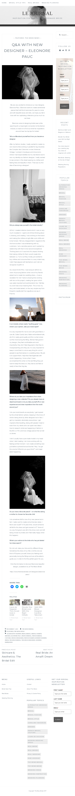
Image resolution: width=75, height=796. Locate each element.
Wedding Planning (50, 3)
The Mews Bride (63, 266)
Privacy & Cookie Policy (34, 693)
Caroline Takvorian (63, 209)
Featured (19, 38)
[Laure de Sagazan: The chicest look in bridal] (15, 602)
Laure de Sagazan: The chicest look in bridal (14, 611)
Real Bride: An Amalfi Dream (44, 653)
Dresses (7, 635)
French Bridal (27, 635)
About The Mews (32, 689)
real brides (64, 244)
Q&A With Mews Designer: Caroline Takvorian (38, 611)
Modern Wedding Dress (63, 234)
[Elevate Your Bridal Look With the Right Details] (27, 602)
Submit (64, 106)
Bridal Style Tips (17, 3)
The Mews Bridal (28, 629)
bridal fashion (36, 633)
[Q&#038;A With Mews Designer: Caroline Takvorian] (39, 602)
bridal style (62, 203)
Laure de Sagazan (63, 227)
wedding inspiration (64, 278)
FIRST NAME (62, 75)
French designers (17, 638)
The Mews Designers (28, 640)
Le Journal (37, 13)
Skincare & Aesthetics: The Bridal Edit (11, 655)
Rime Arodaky (63, 255)
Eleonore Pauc (16, 635)
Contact (29, 684)
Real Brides (33, 3)
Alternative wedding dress (16, 633)
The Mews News (32, 38)
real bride (64, 240)
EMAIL (62, 94)
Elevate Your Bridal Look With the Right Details (27, 611)
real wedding (63, 249)
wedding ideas (63, 272)
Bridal (28, 633)
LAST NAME (64, 85)
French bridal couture (63, 220)
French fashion (29, 638)
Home (4, 3)
